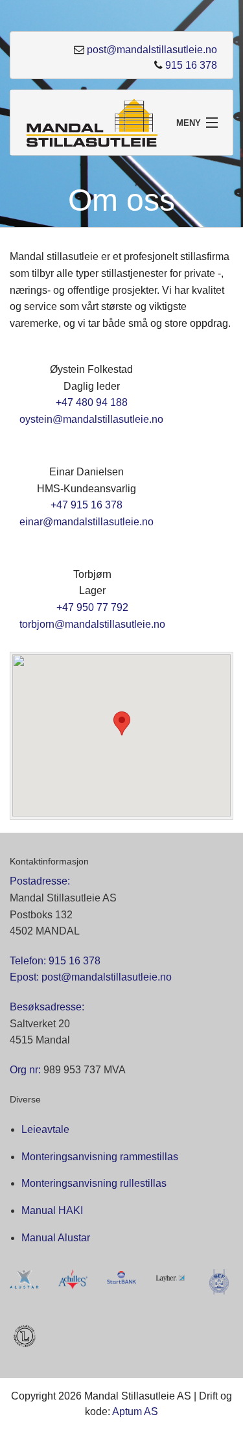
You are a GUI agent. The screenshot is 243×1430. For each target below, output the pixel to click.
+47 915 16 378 (86, 504)
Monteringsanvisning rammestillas (99, 1156)
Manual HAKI (52, 1210)
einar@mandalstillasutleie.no (86, 521)
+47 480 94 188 (92, 402)
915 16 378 (191, 65)
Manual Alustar (55, 1237)
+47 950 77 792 (92, 607)
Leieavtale (45, 1129)
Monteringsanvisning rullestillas (94, 1183)
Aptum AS (135, 1411)
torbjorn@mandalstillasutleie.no (92, 624)
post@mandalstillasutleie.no (152, 49)
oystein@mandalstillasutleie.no (91, 419)
